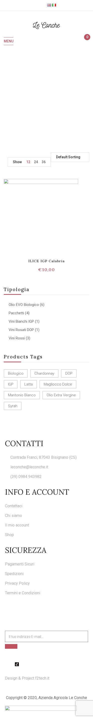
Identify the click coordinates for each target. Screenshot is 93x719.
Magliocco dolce (58, 384)
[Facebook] (7, 664)
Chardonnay (44, 373)
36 (44, 162)
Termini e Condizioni (22, 593)
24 (36, 162)
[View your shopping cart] (85, 41)
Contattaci (13, 506)
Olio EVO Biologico (24, 304)
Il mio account (17, 525)
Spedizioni (14, 573)
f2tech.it (41, 678)
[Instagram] (12, 664)
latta (28, 384)
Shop (9, 534)
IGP (10, 384)
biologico (16, 373)
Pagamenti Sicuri (19, 564)
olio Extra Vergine (61, 395)
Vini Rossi (17, 338)
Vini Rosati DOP (21, 330)
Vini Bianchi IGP (21, 321)
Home (11, 104)
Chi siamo (13, 515)
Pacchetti (16, 313)
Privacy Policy (17, 583)
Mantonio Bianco (22, 395)
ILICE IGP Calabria (46, 261)
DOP (68, 373)
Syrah (12, 406)
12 (28, 162)
